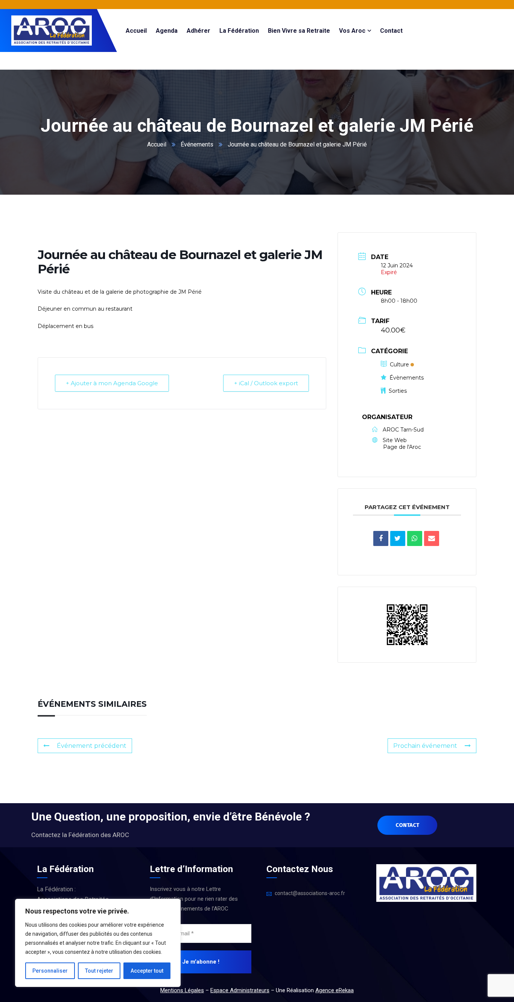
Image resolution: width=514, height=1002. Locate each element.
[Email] (431, 538)
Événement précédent (91, 745)
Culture (399, 364)
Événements (197, 144)
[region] (98, 943)
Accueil (156, 144)
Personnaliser (50, 971)
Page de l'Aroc (402, 447)
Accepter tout (147, 971)
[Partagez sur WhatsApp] (414, 538)
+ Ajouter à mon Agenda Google (112, 383)
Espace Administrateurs (239, 990)
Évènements (406, 377)
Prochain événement (425, 745)
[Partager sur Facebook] (380, 538)
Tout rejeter (99, 971)
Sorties (398, 390)
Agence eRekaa (334, 990)
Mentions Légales (182, 990)
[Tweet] (397, 538)
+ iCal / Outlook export (266, 383)
